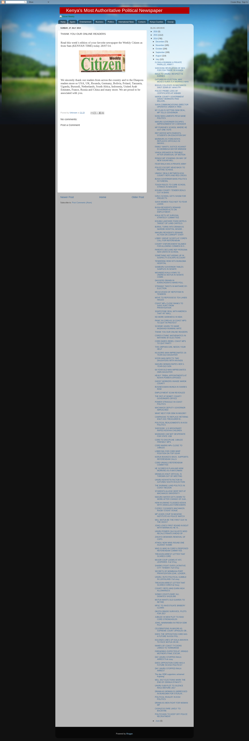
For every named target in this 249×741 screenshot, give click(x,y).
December (160, 42)
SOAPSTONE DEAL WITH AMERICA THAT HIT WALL (170, 312)
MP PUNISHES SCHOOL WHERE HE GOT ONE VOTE (171, 129)
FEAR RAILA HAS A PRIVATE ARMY (170, 164)
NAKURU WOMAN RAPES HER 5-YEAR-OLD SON (169, 365)
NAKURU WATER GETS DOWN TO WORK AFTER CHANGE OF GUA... (171, 498)
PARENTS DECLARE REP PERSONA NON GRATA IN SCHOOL (171, 251)
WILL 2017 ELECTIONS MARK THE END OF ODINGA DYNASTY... (170, 681)
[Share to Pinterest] (102, 113)
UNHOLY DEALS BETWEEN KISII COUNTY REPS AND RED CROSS (171, 174)
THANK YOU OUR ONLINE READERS (171, 332)
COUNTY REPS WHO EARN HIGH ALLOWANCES (169, 590)
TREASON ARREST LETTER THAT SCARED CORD (170, 555)
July (158, 59)
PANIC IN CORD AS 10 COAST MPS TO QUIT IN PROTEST (170, 322)
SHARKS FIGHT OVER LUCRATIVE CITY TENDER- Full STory (170, 567)
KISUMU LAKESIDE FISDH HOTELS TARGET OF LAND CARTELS (170, 222)
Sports (72, 22)
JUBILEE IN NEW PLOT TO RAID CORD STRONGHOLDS (169, 618)
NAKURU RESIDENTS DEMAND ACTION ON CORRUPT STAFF (169, 234)
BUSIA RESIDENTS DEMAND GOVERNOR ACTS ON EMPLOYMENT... (168, 210)
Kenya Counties (156, 22)
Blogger (129, 734)
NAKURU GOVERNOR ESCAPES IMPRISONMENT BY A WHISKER (170, 123)
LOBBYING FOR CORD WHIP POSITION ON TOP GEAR (167, 452)
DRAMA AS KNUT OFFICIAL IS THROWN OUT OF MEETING (168, 475)
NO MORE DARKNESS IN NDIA (168, 317)
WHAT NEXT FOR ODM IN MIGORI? (170, 413)
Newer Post (67, 197)
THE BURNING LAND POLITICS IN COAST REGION (170, 487)
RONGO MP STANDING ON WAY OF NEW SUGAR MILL (171, 159)
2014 (155, 39)
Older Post (138, 197)
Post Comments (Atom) (82, 203)
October (159, 49)
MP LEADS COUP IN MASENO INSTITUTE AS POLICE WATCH (170, 515)
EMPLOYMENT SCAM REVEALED (170, 393)
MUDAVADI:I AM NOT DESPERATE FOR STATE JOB (170, 435)
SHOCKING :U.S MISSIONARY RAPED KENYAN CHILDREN (168, 429)
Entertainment (85, 22)
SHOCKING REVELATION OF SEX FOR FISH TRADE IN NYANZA (170, 69)
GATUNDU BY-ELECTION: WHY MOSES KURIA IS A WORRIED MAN (171, 81)
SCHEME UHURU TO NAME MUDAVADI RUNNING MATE (168, 327)
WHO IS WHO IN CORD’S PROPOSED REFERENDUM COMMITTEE (171, 550)
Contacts (142, 22)
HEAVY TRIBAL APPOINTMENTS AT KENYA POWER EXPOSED (171, 377)
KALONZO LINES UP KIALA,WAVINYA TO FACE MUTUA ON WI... (171, 641)
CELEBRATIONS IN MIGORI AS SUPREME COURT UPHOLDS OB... (171, 630)
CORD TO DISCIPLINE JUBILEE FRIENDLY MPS (169, 441)
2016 (155, 32)
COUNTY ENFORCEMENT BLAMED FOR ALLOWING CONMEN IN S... (170, 245)
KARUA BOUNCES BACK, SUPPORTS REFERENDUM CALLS (171, 458)
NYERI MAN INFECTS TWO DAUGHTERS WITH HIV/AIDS (169, 359)
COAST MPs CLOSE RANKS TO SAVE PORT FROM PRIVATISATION (169, 305)
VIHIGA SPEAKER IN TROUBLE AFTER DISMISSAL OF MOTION (170, 154)
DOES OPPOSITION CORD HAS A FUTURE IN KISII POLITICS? (170, 664)
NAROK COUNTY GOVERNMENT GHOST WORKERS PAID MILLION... (169, 99)
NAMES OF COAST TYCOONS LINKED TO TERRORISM (168, 647)
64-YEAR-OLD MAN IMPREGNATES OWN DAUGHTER (170, 371)
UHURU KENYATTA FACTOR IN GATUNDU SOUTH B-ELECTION (170, 481)
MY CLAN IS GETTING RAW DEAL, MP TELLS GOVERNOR (170, 111)
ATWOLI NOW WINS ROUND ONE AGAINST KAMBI (169, 544)
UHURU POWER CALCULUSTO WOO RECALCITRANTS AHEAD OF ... (171, 532)
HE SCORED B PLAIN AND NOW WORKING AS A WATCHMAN (169, 470)
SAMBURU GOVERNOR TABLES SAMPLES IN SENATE (169, 268)
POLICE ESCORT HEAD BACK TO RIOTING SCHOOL (170, 169)
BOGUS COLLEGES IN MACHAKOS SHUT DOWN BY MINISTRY (170, 86)
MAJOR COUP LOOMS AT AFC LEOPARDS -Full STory (168, 561)
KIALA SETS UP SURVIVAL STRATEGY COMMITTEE (167, 216)
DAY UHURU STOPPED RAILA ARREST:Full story (168, 658)
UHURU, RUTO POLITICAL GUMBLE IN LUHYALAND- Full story (170, 578)
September (160, 52)
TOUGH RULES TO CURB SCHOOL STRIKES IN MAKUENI (170, 186)
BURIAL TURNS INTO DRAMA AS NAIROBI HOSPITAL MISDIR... (169, 228)
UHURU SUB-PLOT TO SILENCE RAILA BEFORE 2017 (169, 687)
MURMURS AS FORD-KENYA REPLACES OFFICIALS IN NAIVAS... (167, 141)
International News (126, 22)
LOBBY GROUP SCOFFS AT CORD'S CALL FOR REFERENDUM (171, 239)
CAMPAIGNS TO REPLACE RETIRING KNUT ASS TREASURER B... (171, 418)
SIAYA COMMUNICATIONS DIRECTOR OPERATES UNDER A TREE (171, 106)
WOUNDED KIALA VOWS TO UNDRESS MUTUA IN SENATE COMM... (169, 275)
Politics (111, 22)
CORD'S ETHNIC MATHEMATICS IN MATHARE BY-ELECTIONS (170, 337)
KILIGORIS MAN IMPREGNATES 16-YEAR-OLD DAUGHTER (171, 354)
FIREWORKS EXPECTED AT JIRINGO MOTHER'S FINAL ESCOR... (171, 652)
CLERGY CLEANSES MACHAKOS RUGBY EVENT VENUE (170, 509)
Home (63, 22)
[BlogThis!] (94, 113)
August (159, 56)
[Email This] (91, 113)
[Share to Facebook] (100, 113)
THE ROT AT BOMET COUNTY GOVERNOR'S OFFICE (168, 397)
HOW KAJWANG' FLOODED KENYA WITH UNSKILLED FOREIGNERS (170, 504)
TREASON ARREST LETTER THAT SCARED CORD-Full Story (170, 584)
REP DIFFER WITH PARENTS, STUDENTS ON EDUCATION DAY (170, 134)
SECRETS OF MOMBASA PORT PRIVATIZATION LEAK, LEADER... (171, 572)
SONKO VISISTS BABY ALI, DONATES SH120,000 (167, 595)
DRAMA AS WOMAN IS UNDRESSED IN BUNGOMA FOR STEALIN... (171, 693)
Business (99, 22)
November (160, 45)
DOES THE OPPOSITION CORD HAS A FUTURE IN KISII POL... (171, 635)
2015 (155, 35)
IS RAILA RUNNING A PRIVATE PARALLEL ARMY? (168, 63)
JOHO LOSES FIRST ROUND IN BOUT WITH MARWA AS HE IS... (171, 527)
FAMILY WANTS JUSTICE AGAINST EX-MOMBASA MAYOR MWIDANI (170, 148)
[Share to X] (97, 113)
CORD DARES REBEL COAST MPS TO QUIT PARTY (170, 342)
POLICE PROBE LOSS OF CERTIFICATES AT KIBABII (168, 92)
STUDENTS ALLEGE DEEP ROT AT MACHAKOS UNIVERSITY (170, 492)
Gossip (170, 22)
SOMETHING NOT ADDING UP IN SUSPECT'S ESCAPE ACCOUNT (170, 257)
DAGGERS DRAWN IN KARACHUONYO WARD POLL (169, 282)
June (158, 721)
